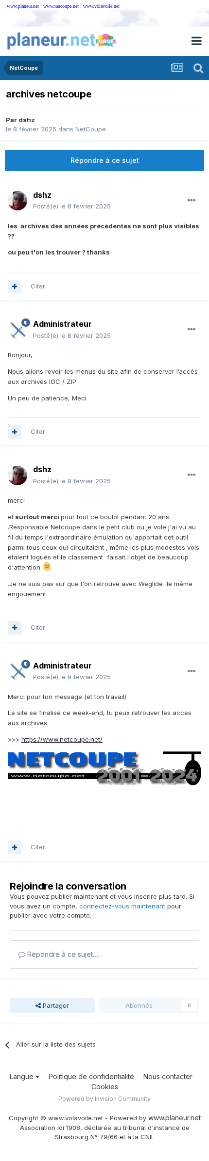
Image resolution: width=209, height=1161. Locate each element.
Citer (38, 286)
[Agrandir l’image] (104, 767)
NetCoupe (90, 129)
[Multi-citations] (14, 286)
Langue (22, 1076)
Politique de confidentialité (91, 1076)
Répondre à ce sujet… (61, 954)
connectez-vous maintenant (122, 906)
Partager (55, 1005)
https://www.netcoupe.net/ (62, 739)
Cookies (104, 1086)
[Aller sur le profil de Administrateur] (17, 330)
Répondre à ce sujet (104, 160)
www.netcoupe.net (61, 6)
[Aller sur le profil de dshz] (17, 200)
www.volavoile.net (101, 6)
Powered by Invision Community (104, 1098)
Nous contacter (167, 1076)
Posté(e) (72, 206)
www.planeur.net (23, 6)
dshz (26, 120)
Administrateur (62, 324)
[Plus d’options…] (191, 201)
